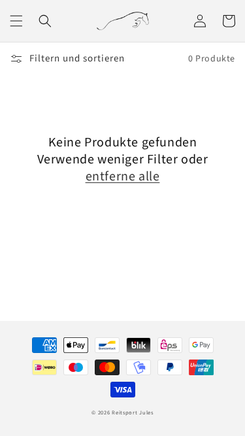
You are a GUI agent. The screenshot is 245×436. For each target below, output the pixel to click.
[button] (16, 21)
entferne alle (123, 176)
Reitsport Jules (133, 412)
